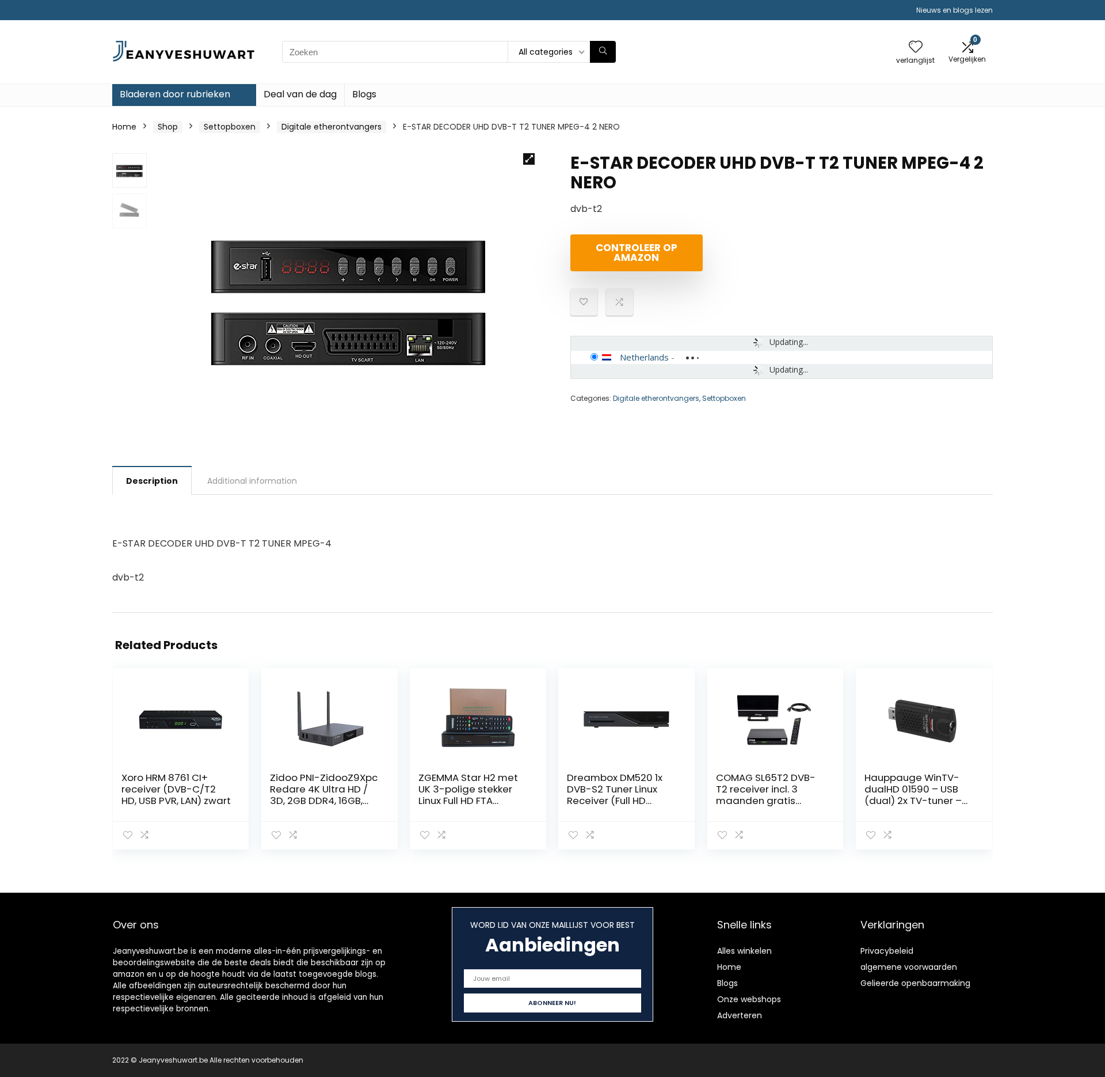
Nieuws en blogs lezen (954, 10)
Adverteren (739, 1015)
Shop (168, 126)
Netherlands (644, 357)
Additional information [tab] (252, 481)
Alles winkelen (744, 951)
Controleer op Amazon (636, 252)
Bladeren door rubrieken (175, 94)
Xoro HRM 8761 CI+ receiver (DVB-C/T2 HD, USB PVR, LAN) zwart (176, 789)
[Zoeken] (603, 52)
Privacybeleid (886, 951)
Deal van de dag (300, 94)
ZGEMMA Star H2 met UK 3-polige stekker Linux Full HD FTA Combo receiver (468, 795)
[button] (529, 159)
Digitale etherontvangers (331, 126)
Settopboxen (230, 126)
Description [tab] (152, 481)
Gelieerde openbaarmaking (915, 983)
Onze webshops (749, 999)
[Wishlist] (916, 47)
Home (124, 126)
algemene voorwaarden (908, 967)
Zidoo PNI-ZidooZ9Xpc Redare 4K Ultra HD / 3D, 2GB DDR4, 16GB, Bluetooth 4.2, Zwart (324, 795)
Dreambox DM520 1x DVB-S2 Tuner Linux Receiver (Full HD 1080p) (614, 795)
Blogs (364, 94)
